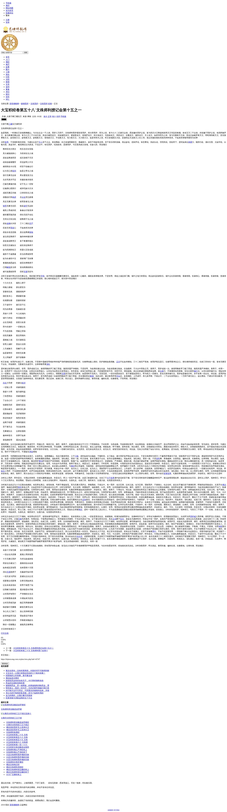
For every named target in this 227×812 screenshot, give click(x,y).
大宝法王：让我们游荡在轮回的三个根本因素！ (25, 673)
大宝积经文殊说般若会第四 (17, 747)
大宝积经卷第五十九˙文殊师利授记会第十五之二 (33, 648)
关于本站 (116, 810)
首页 (7, 57)
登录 (7, 22)
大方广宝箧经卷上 (13, 775)
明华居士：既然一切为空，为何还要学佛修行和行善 (27, 688)
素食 (7, 89)
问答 (7, 77)
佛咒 (7, 64)
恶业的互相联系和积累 (15, 683)
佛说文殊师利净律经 (14, 767)
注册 (7, 20)
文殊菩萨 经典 (46, 104)
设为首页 (9, 10)
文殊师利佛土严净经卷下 (16, 752)
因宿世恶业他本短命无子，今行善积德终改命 (25, 681)
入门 (7, 59)
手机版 (8, 3)
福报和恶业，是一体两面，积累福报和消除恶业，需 (27, 685)
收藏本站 (9, 13)
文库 (7, 84)
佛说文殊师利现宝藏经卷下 (17, 772)
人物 (7, 72)
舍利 (7, 87)
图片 (7, 69)
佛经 (7, 62)
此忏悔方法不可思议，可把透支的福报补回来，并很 (27, 690)
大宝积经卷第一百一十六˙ (17, 745)
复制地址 (5, 663)
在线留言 (110, 810)
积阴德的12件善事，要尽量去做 (19, 676)
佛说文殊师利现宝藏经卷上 (17, 770)
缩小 (54, 116)
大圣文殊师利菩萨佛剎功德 (17, 755)
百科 (7, 97)
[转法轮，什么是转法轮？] (9, 50)
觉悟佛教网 (14, 104)
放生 (7, 74)
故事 (7, 67)
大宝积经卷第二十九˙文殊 (17, 735)
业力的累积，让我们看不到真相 (19, 695)
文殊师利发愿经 (13, 732)
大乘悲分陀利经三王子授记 (17, 725)
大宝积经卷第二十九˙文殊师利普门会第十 (30, 651)
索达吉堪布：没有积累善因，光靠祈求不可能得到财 (27, 671)
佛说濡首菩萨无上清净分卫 (17, 727)
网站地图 (9, 8)
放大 (45, 116)
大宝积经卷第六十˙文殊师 (17, 742)
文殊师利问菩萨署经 (14, 762)
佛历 (7, 5)
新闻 (7, 82)
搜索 (25, 52)
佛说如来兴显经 (12, 678)
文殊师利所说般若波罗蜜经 (17, 722)
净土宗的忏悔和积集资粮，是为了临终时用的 (25, 693)
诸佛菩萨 (24, 104)
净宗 (7, 92)
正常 (50, 116)
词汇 (7, 99)
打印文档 (5, 633)
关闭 (58, 116)
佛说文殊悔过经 (13, 765)
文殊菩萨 (34, 104)
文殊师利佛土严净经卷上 (16, 750)
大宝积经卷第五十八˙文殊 (17, 737)
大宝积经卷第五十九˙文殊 (17, 740)
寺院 (7, 79)
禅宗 (7, 94)
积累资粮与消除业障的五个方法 (19, 698)
